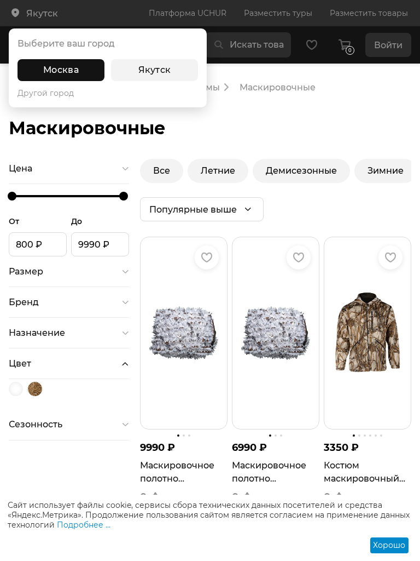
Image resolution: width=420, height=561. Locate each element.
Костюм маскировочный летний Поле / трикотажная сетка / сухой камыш (361, 472)
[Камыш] (36, 389)
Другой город (46, 93)
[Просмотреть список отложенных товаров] (312, 45)
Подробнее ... (83, 525)
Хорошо (389, 545)
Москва (61, 70)
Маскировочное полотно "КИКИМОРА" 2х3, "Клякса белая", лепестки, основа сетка (272, 472)
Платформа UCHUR (187, 13)
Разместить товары (369, 13)
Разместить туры (278, 13)
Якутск (154, 70)
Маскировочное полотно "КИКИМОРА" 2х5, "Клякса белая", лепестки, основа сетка (180, 472)
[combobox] (257, 44)
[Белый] (17, 389)
